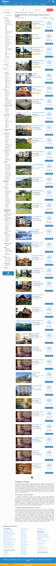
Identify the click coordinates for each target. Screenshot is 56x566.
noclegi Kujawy (40, 538)
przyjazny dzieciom (7, 206)
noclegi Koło (5, 553)
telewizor (7, 111)
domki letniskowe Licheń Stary (8, 534)
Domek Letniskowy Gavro (38, 320)
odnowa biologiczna (8, 36)
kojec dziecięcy (8, 191)
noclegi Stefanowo (23, 554)
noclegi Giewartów (6, 554)
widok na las (8, 260)
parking (7, 96)
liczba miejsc (6, 64)
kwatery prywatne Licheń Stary (9, 539)
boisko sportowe (8, 167)
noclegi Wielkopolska (41, 532)
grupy (7, 268)
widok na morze (8, 261)
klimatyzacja (8, 109)
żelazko (7, 113)
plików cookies (11, 564)
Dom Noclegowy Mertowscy (38, 411)
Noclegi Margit (35, 346)
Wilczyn (33, 193)
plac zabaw (7, 201)
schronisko (7, 45)
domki (7, 75)
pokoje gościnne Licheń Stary (8, 544)
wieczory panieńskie (7, 229)
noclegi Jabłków (23, 552)
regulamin (19, 559)
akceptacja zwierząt (7, 91)
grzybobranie (8, 168)
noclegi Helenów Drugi (24, 540)
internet (7, 95)
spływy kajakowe (8, 173)
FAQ (23, 559)
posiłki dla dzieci (8, 145)
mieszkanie (7, 33)
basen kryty (8, 164)
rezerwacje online (8, 15)
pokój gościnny (7, 41)
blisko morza (8, 236)
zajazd (6, 52)
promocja (5, 68)
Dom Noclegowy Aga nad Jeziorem (40, 242)
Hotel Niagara (35, 34)
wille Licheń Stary (6, 548)
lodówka (7, 123)
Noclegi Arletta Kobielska (38, 255)
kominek (7, 118)
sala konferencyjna (8, 223)
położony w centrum (7, 241)
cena (4, 60)
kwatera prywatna (8, 32)
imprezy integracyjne (8, 221)
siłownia (7, 185)
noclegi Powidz (23, 530)
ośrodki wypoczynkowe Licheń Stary (9, 542)
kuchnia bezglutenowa (8, 139)
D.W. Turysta (35, 73)
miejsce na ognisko (7, 126)
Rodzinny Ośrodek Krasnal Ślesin (39, 21)
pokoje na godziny (7, 152)
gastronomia (7, 56)
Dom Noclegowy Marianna (38, 359)
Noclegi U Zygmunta (36, 398)
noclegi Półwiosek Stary (41, 529)
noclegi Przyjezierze (24, 528)
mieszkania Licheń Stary (7, 540)
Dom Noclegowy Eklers (37, 138)
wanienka (7, 208)
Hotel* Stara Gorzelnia (37, 385)
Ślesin (33, 24)
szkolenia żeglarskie (7, 245)
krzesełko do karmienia (7, 193)
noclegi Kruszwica (23, 535)
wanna (7, 131)
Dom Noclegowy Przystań (38, 60)
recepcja (7, 156)
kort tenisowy (8, 171)
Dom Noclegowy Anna (37, 216)
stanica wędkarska (8, 48)
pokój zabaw (8, 202)
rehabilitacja (8, 102)
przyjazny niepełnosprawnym (9, 213)
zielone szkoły (8, 231)
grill (6, 117)
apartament (7, 20)
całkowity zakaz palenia (8, 94)
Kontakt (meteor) (12, 559)
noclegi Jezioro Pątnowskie (42, 541)
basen (7, 162)
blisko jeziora (8, 234)
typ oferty (5, 17)
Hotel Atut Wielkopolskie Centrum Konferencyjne (43, 164)
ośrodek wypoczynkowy (7, 38)
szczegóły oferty (49, 30)
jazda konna (8, 169)
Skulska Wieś (34, 50)
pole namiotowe (8, 43)
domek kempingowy (8, 24)
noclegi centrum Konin (41, 548)
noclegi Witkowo (23, 537)
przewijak (7, 204)
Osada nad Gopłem (36, 281)
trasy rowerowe (8, 175)
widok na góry (8, 257)
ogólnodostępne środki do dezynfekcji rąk (9, 251)
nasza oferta (41, 559)
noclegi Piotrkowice (23, 553)
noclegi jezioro (39, 545)
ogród (7, 127)
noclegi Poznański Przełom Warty (43, 536)
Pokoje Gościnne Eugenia (38, 99)
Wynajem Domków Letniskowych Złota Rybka (42, 47)
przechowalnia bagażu (7, 154)
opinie (52, 19)
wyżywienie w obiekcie (7, 148)
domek (6, 25)
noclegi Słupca (23, 532)
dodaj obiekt (47, 559)
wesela (7, 225)
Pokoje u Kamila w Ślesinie (38, 112)
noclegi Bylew (22, 550)
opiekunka (7, 198)
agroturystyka (7, 19)
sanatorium (7, 44)
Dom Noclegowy (36, 229)
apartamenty (8, 74)
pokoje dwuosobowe (8, 80)
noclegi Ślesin (5, 551)
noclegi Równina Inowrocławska (43, 540)
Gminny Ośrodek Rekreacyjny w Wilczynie (41, 190)
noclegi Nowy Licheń (24, 542)
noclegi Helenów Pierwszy (25, 544)
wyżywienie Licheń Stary (7, 535)
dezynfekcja (8, 248)
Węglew (33, 37)
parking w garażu (9, 100)
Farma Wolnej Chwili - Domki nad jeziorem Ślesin (43, 294)
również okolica (7, 12)
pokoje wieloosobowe (8, 87)
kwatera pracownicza (9, 31)
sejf (6, 157)
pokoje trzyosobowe (8, 85)
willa (6, 51)
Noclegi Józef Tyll (36, 333)
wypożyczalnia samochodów (8, 159)
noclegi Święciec (40, 528)
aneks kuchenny (8, 106)
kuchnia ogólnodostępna (8, 121)
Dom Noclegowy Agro (37, 203)
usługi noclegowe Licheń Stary (9, 547)
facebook (6, 559)
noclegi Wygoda (23, 545)
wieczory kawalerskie (8, 227)
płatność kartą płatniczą (7, 265)
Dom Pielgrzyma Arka (37, 177)
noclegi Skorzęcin (23, 534)
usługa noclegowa (8, 49)
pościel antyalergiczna (8, 217)
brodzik (7, 189)
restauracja (7, 57)
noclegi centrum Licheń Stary (42, 547)
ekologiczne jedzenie (7, 137)
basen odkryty (8, 165)
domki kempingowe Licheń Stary (9, 533)
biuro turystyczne (8, 21)
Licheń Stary (34, 63)
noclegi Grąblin (23, 549)
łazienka (7, 110)
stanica (6, 47)
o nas (36, 559)
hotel (6, 28)
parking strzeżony (7, 99)
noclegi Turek (22, 533)
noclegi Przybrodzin (24, 529)
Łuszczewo (34, 284)
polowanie (7, 172)
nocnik (7, 197)
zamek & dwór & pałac (8, 54)
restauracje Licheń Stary (7, 545)
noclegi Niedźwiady (23, 547)
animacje (7, 188)
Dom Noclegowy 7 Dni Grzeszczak (40, 86)
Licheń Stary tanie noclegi (42, 550)
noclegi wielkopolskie (41, 543)
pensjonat (7, 40)
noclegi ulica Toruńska (41, 553)
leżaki (6, 122)
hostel (6, 27)
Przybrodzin (34, 323)
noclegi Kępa (22, 543)
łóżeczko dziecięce (7, 196)
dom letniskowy (8, 23)
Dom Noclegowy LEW (37, 463)
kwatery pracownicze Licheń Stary (9, 538)
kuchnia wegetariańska (8, 144)
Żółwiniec (33, 297)
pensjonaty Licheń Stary (7, 543)
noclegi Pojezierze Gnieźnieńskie (43, 537)
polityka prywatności (29, 559)
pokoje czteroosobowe (8, 77)
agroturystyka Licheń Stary (8, 529)
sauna (7, 184)
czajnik (7, 116)
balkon (7, 107)
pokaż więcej (6, 59)
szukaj (50, 9)
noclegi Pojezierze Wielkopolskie (43, 535)
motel (6, 35)
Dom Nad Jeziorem (36, 307)
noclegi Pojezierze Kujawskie (42, 533)
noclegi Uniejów (23, 538)
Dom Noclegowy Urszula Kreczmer (40, 437)
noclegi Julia (22, 539)
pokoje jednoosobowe (8, 82)
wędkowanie (8, 176)
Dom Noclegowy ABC (37, 424)
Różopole (33, 336)
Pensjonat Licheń (36, 372)
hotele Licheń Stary (6, 537)
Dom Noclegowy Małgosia (38, 151)
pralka (7, 130)
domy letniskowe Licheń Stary (8, 532)
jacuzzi (7, 182)
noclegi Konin (5, 552)
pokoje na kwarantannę (8, 254)
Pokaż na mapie (8, 274)
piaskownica (8, 200)
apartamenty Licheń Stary (8, 530)
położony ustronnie (7, 239)
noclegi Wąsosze (23, 548)
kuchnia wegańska (7, 142)
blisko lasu (7, 235)
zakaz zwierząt (8, 103)
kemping (6, 29)
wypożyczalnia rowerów (7, 178)
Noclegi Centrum (36, 450)
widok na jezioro (8, 258)
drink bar (7, 134)
